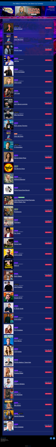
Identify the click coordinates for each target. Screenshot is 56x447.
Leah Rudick (18, 351)
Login (55, 0)
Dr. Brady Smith (18, 308)
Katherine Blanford (19, 179)
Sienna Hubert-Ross (20, 158)
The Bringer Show (19, 169)
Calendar (15, 17)
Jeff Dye (16, 61)
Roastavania (17, 212)
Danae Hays (17, 244)
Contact (45, 17)
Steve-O (16, 265)
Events (20, 17)
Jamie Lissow (18, 255)
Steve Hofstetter (18, 427)
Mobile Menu (35, 17)
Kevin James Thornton (20, 126)
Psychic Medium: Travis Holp (22, 362)
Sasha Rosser (18, 29)
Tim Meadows (18, 394)
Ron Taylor (17, 233)
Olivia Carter (18, 82)
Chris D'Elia (17, 319)
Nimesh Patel (18, 50)
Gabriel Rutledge (19, 416)
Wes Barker (17, 405)
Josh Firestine (18, 287)
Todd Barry (17, 222)
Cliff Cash (17, 93)
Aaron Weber (18, 276)
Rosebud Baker (18, 373)
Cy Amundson (18, 147)
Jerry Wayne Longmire (20, 104)
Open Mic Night (18, 39)
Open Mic (25, 17)
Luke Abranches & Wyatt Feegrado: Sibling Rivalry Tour (24, 201)
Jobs (41, 17)
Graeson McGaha (19, 384)
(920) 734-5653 (51, 6)
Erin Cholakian (18, 330)
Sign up (52, 0)
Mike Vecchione (18, 115)
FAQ (30, 17)
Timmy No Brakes (19, 72)
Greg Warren (18, 341)
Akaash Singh (18, 298)
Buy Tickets (48, 49)
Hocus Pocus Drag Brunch (22, 190)
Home (10, 17)
